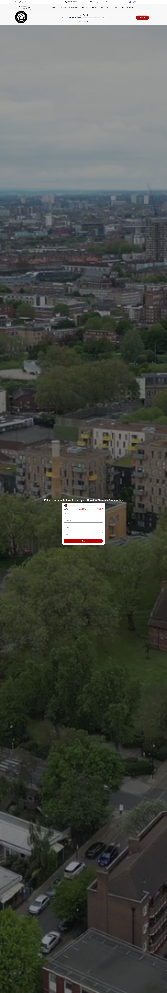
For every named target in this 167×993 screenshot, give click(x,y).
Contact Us (130, 7)
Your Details (66, 509)
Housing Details (100, 509)
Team (107, 7)
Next (83, 541)
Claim (122, 7)
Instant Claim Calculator (97, 7)
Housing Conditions (82, 509)
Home (53, 7)
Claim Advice (84, 7)
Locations (115, 7)
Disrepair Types (62, 7)
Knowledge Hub (73, 7)
